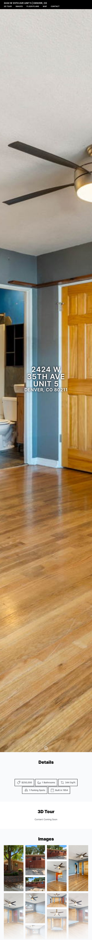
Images (19, 6)
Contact (55, 6)
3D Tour (8, 6)
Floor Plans (33, 6)
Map (45, 6)
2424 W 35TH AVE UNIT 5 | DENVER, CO (25, 3)
